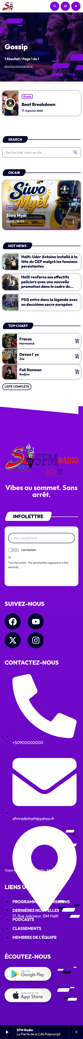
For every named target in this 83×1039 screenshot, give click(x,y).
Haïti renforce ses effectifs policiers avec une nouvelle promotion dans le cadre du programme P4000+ (45, 284)
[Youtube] (36, 621)
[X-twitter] (13, 640)
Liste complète (17, 386)
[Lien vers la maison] (8, 6)
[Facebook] (13, 621)
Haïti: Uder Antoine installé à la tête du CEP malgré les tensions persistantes (49, 261)
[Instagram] (36, 640)
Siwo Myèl (16, 215)
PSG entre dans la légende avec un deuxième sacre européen (49, 302)
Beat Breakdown (39, 104)
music (11, 207)
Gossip (27, 96)
